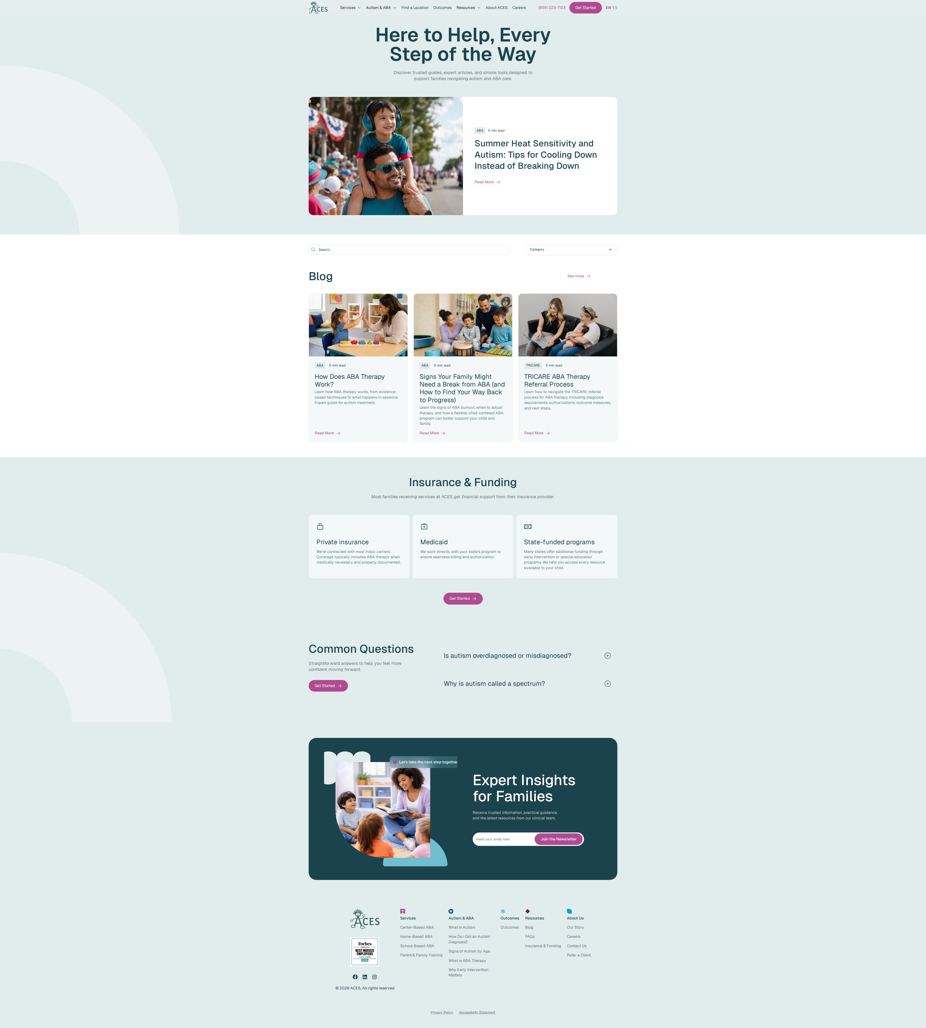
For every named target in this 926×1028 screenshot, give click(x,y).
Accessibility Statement (477, 1012)
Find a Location (415, 7)
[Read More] (488, 182)
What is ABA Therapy (467, 960)
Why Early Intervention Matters (468, 972)
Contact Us (576, 945)
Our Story (575, 927)
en (608, 7)
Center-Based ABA (417, 927)
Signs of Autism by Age (469, 951)
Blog (529, 927)
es (615, 7)
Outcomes (442, 7)
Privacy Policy (442, 1012)
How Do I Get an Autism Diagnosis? (469, 939)
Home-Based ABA (416, 936)
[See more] (579, 276)
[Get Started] (586, 7)
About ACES (497, 7)
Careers (519, 7)
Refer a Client (579, 955)
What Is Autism (462, 927)
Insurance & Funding (543, 945)
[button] (350, 7)
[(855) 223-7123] (551, 7)
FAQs (530, 936)
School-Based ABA (417, 945)
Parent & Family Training (421, 955)
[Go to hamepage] (318, 7)
